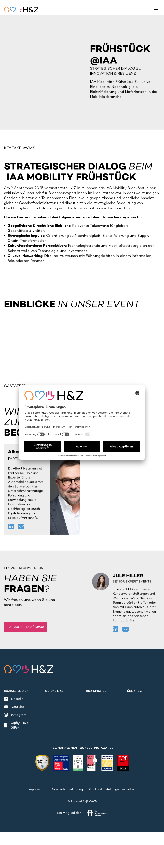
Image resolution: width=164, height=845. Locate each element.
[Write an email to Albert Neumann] (21, 527)
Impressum (36, 789)
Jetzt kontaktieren (29, 627)
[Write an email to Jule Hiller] (125, 629)
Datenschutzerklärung (67, 789)
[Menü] (156, 9)
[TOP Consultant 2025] (123, 763)
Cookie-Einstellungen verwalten (112, 789)
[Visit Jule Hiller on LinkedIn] (116, 629)
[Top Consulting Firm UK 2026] (42, 763)
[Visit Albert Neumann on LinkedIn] (11, 527)
